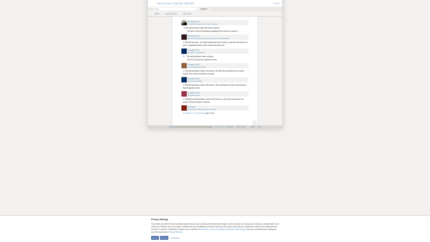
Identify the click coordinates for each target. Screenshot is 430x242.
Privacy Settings (175, 232)
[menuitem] (280, 9)
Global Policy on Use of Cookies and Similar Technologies (222, 229)
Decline (164, 238)
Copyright (172, 127)
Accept (155, 238)
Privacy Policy (229, 127)
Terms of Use (219, 127)
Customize (174, 238)
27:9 (184, 113)
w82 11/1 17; (192, 113)
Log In (259, 127)
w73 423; (201, 113)
